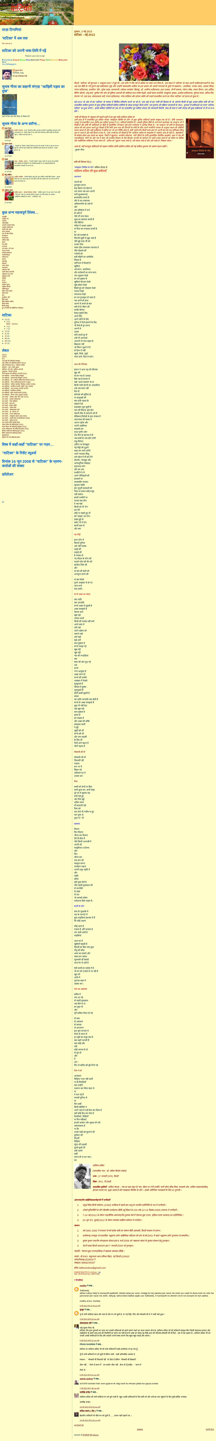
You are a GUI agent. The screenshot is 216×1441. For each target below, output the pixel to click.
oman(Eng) (7, 60)
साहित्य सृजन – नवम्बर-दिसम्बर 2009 (25, 192)
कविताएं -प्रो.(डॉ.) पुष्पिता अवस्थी (12, 369)
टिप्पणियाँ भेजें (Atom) (90, 1435)
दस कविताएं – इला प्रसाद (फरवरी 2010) (15, 388)
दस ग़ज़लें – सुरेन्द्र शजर (9, 420)
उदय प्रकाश (6, 231)
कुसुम (82, 1309)
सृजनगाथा (5, 293)
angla (23, 60)
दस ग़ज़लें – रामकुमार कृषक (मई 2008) (14, 416)
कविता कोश (5, 240)
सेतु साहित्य (8, 175)
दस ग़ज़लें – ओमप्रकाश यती (10, 410)
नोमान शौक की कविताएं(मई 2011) (12, 424)
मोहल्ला (4, 263)
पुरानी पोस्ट (210, 1429)
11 (6, 334)
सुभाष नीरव (18, 70)
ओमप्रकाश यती (86, 1323)
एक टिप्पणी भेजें (79, 1425)
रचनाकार (5, 268)
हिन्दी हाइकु (5, 306)
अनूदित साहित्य (18, 177)
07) (3, 359)
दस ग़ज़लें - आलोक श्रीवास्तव (11, 399)
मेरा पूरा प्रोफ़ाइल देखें (20, 76)
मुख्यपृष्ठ (140, 1429)
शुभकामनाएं (5, 435)
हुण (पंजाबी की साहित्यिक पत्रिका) (12, 308)
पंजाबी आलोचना (7, 253)
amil (48, 60)
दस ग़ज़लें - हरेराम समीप (9, 405)
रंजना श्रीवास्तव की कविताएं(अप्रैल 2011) (15, 429)
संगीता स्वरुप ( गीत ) (88, 1411)
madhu (83, 1285)
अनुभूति (4, 217)
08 (6, 341)
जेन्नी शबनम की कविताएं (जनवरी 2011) (14, 373)
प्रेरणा (4, 259)
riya (28, 60)
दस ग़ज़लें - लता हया (8, 403)
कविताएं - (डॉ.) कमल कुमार (10, 367)
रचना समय (5, 265)
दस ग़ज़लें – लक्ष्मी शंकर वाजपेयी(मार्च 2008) (16, 418)
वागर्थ (3, 280)
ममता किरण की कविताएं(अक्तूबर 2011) (14, 427)
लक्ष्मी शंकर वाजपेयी (8, 272)
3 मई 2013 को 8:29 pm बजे (89, 1319)
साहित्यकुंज (5, 289)
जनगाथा (4, 246)
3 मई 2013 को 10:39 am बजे (90, 1306)
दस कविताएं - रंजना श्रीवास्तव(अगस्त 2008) (16, 382)
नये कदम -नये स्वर (8, 248)
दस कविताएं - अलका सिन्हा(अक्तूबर (13, 376)
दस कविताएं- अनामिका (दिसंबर (11, 390)
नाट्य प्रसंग (6, 251)
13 (6, 319)
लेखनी (4, 278)
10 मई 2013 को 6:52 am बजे (90, 1407)
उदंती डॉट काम (6, 229)
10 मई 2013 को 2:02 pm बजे (90, 1420)
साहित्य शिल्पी (6, 287)
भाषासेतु (4, 261)
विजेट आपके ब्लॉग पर (7, 43)
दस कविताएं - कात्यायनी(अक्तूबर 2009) (14, 378)
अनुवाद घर (5, 219)
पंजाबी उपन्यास (18, 130)
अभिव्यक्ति (5, 223)
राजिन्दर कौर (6, 270)
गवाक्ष (6, 159)
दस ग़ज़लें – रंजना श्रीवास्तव (11, 414)
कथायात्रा (5, 238)
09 (6, 338)
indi (4, 62)
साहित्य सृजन (9, 190)
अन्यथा (4, 221)
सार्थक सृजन (6, 284)
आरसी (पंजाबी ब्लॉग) (8, 225)
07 (6, 343)
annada (54, 60)
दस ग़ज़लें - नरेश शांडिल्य (10, 401)
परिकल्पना (5, 257)
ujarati (16, 60)
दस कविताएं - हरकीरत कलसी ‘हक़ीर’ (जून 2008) (17, 386)
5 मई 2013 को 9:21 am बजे (89, 1341)
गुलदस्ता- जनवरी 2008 (9, 371)
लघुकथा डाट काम (7, 274)
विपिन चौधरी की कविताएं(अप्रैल (12, 433)
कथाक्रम (5, 236)
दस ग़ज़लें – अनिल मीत (9, 407)
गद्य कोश (4, 244)
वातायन (4, 282)
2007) (4, 357)
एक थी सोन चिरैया (7, 234)
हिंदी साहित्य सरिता (8, 301)
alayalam (63, 60)
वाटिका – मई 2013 (12, 324)
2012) (4, 355)
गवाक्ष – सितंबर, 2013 (21, 161)
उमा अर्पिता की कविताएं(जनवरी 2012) (14, 363)
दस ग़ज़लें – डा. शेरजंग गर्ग (10, 412)
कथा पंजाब (8, 128)
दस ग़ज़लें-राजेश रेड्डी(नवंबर (11, 422)
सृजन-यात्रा (8, 144)
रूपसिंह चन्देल (85, 1392)
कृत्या (3, 242)
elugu (42, 60)
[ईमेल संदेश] (99, 1272)
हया (3, 295)
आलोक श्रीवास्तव (7, 227)
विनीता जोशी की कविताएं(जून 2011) (13, 431)
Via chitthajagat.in (9, 64)
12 (6, 331)
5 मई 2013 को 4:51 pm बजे (89, 1375)
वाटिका (21, 8)
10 (6, 336)
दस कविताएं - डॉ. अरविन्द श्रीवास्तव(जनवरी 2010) (18, 380)
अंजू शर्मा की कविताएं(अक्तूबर (11, 361)
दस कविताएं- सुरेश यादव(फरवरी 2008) (14, 393)
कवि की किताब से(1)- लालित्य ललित (89, 1274)
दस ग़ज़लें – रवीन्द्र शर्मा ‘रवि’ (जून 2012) (15, 397)
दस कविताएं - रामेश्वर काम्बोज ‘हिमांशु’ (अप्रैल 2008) (18, 384)
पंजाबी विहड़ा (6, 255)
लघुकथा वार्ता (6, 276)
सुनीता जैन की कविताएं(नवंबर (11, 437)
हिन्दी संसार (5, 304)
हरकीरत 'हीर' (6, 297)
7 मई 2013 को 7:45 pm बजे (89, 1388)
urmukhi (35, 60)
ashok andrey (86, 1378)
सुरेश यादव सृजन (7, 291)
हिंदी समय (5, 299)
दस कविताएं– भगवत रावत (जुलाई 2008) (15, 395)
